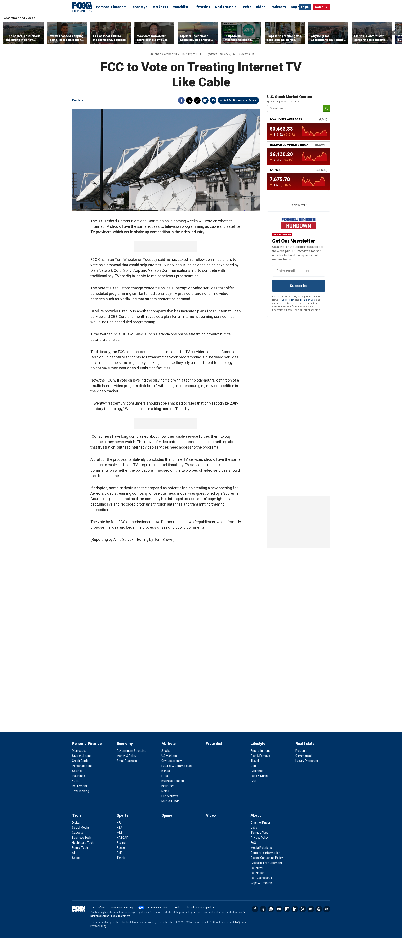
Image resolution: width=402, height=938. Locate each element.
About (256, 815)
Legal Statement (120, 916)
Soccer (121, 847)
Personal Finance (110, 7)
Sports (122, 815)
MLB (119, 832)
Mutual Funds (170, 801)
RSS (302, 909)
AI (73, 852)
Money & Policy (127, 755)
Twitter (189, 100)
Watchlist (180, 7)
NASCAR (122, 837)
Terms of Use (307, 300)
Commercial (303, 755)
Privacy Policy (286, 300)
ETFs (164, 776)
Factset (197, 912)
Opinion (168, 815)
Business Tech (81, 837)
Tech (245, 7)
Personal (301, 750)
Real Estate (224, 7)
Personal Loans (82, 765)
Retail (165, 791)
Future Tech (80, 847)
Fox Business (82, 7)
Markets (159, 7)
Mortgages (79, 750)
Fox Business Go (261, 878)
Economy (138, 7)
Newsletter (310, 909)
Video (260, 7)
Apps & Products (262, 883)
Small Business (127, 760)
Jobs (254, 827)
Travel (255, 760)
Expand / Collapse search (294, 7)
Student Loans (81, 755)
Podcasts (278, 7)
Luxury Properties (307, 760)
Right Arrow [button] (394, 32)
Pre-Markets (169, 796)
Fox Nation (257, 873)
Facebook (181, 100)
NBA (119, 827)
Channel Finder (260, 822)
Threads (197, 100)
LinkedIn (294, 909)
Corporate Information (265, 852)
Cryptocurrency (171, 760)
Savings (77, 770)
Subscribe (298, 285)
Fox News (257, 867)
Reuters (78, 100)
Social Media (80, 827)
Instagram (271, 909)
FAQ (253, 842)
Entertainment (260, 750)
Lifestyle (200, 7)
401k (75, 781)
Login (305, 7)
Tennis (121, 857)
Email (213, 100)
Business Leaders (173, 781)
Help (177, 907)
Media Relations (261, 847)
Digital (76, 822)
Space (76, 857)
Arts (253, 781)
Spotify (318, 909)
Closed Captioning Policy (267, 857)
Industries (167, 786)
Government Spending (131, 750)
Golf (119, 852)
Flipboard (286, 909)
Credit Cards (80, 760)
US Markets (169, 755)
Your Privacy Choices (157, 907)
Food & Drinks (259, 776)
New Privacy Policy (122, 907)
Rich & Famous (260, 755)
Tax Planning (80, 791)
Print (205, 100)
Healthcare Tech (83, 842)
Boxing (121, 842)
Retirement (79, 786)
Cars (254, 765)
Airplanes (257, 770)
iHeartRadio (326, 909)
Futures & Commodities (176, 765)
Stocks (165, 750)
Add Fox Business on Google (240, 100)
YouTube (279, 909)
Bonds (165, 770)
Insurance (78, 776)
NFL (119, 822)
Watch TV (321, 7)
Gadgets (77, 832)
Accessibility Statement (266, 862)
